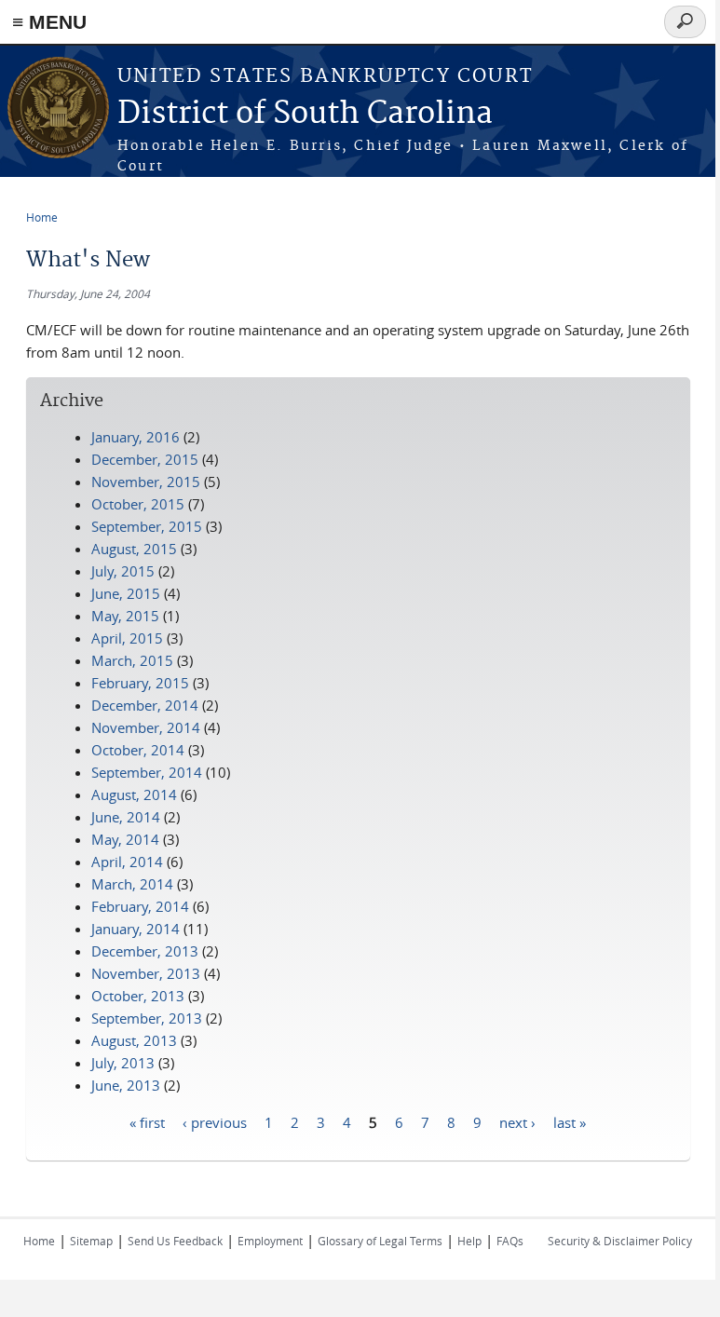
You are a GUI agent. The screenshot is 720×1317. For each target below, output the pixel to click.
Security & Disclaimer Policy (620, 1240)
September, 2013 (146, 1018)
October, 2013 (137, 995)
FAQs (509, 1240)
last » (569, 1121)
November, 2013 (145, 973)
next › (517, 1121)
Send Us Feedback (175, 1240)
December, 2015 (144, 459)
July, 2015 (123, 571)
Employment (270, 1240)
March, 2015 (132, 660)
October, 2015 (137, 504)
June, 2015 (125, 593)
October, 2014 (137, 749)
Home (42, 217)
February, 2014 (140, 906)
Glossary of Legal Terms (380, 1240)
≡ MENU (49, 22)
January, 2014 (135, 928)
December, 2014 (144, 705)
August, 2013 (134, 1040)
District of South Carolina (305, 114)
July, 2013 (123, 1062)
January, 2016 (135, 437)
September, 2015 (146, 526)
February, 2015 (140, 682)
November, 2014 (145, 727)
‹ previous (215, 1121)
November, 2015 (145, 481)
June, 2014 (125, 817)
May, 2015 (125, 615)
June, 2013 (125, 1085)
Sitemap (91, 1240)
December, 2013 (144, 951)
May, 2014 (125, 839)
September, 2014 (146, 772)
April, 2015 (127, 638)
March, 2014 (132, 884)
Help (469, 1240)
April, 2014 (127, 861)
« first (147, 1121)
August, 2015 (134, 548)
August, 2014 (134, 794)
